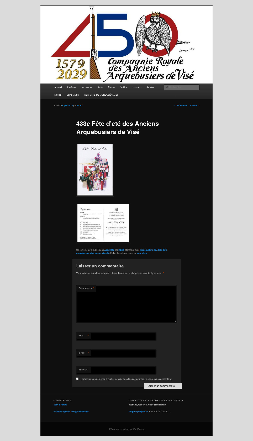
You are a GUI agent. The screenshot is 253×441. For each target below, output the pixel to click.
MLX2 (79, 105)
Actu (100, 87)
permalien (142, 252)
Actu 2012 (109, 249)
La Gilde (71, 87)
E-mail (84, 352)
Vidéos (123, 87)
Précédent (180, 105)
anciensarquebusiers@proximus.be (71, 411)
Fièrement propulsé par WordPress (126, 429)
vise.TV (105, 252)
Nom (84, 335)
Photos (111, 87)
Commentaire (86, 288)
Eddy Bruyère (60, 404)
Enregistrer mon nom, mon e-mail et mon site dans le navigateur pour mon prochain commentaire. (126, 378)
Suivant (194, 105)
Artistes (150, 87)
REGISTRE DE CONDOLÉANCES (101, 94)
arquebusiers (146, 249)
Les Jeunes (86, 87)
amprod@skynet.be (138, 411)
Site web (83, 369)
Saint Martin (73, 94)
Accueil (58, 87)
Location (137, 87)
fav (155, 249)
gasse (98, 252)
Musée (57, 94)
